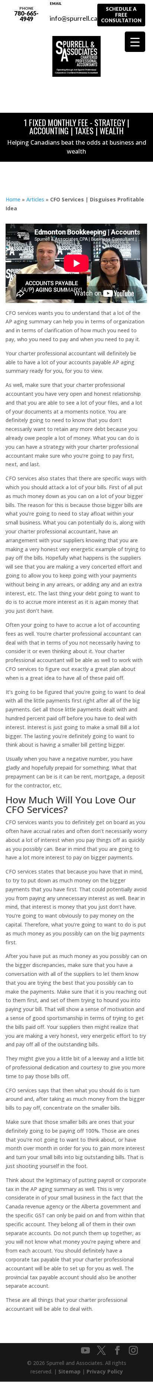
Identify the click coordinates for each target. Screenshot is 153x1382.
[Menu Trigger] (135, 42)
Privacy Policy (105, 1371)
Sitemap (69, 1371)
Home (13, 199)
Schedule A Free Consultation (121, 14)
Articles (35, 199)
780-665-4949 (26, 14)
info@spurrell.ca (73, 14)
